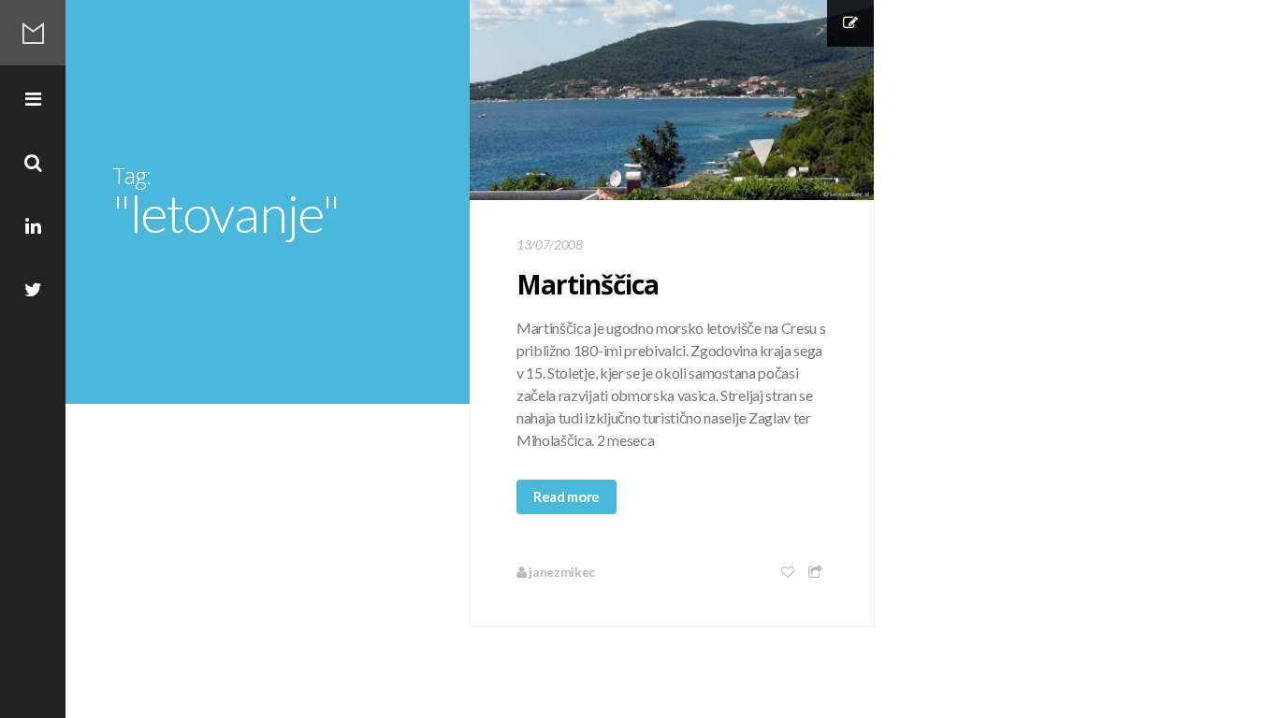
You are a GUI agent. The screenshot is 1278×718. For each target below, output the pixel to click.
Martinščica (587, 284)
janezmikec (561, 572)
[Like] (788, 572)
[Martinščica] (672, 100)
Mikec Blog (32, 32)
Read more (566, 496)
